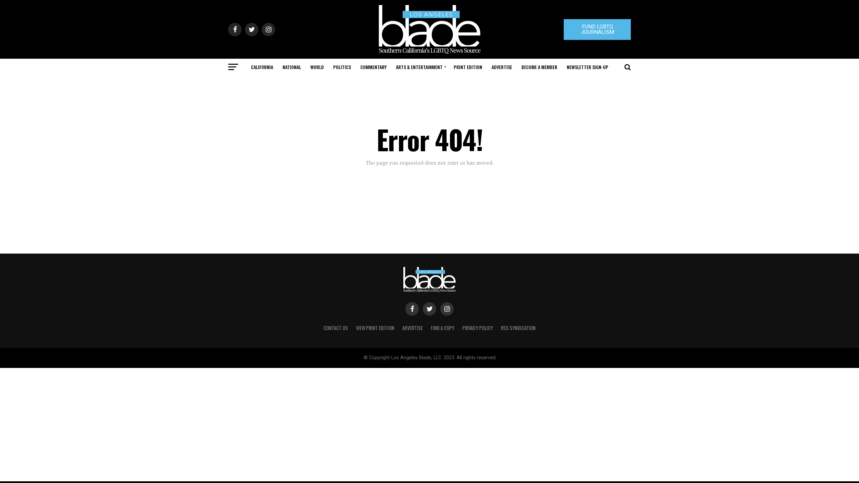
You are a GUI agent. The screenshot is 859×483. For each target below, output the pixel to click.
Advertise (502, 66)
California (262, 66)
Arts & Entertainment (419, 66)
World (317, 66)
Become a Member (539, 66)
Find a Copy (442, 327)
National (292, 66)
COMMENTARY (373, 66)
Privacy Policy (477, 327)
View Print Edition (375, 327)
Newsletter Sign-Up (587, 66)
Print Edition (468, 66)
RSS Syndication (518, 327)
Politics (342, 66)
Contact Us (335, 327)
